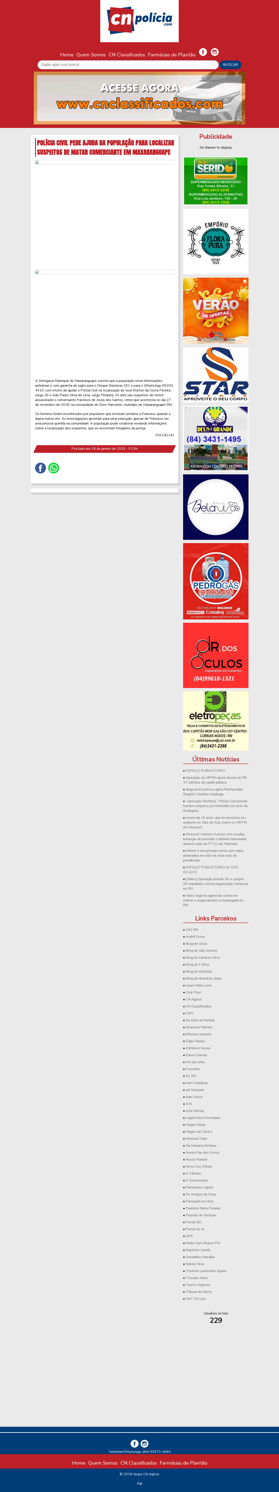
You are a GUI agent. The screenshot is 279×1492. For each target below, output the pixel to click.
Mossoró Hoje (196, 1138)
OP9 (189, 1236)
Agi (139, 1483)
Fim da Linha (195, 1062)
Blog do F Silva (197, 964)
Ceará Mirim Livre (199, 985)
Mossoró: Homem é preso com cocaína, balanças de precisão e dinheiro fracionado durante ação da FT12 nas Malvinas (215, 839)
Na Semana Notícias (201, 1145)
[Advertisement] (215, 1393)
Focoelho (193, 1069)
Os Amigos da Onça (201, 1194)
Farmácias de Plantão (172, 54)
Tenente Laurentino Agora (206, 1271)
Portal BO (193, 1222)
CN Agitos (194, 999)
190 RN (192, 929)
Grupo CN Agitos (146, 1474)
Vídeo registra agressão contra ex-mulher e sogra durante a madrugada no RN (213, 900)
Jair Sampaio (195, 1090)
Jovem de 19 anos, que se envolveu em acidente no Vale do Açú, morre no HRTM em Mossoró (215, 822)
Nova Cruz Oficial (199, 1166)
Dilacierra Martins (199, 1027)
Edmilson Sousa (198, 1048)
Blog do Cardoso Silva (203, 957)
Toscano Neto (197, 1278)
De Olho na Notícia (200, 1020)
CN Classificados (127, 54)
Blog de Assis (196, 943)
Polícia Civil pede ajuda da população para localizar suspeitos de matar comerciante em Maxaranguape (105, 147)
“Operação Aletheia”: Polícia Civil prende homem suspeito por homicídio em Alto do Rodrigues (215, 806)
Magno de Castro (199, 1131)
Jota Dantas (195, 1110)
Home (66, 54)
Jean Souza (194, 1096)
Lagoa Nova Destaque (203, 1117)
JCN (189, 1103)
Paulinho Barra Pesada (203, 1208)
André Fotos (195, 936)
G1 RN (191, 1076)
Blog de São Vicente (201, 950)
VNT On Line (196, 1298)
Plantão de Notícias (201, 1215)
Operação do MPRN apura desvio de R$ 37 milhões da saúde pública (215, 780)
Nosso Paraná (196, 1159)
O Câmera (193, 1173)
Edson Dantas (196, 1055)
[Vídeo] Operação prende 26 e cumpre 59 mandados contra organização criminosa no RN (215, 884)
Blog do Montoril (199, 971)
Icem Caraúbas (197, 1083)
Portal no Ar (195, 1229)
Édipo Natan (195, 1041)
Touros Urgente (198, 1284)
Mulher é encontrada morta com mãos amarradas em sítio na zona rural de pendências (213, 855)
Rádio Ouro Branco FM (203, 1243)
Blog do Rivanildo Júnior (204, 978)
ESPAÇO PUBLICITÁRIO (205, 770)
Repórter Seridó (198, 1250)
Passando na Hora (199, 1201)
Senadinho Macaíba (200, 1257)
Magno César (196, 1124)
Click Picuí (193, 992)
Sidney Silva (195, 1264)
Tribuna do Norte (199, 1291)
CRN (189, 1013)
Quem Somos (91, 54)
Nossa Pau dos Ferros (202, 1152)
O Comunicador (197, 1180)
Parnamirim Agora (199, 1187)
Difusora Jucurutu (198, 1034)
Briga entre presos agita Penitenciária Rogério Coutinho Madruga (213, 792)
